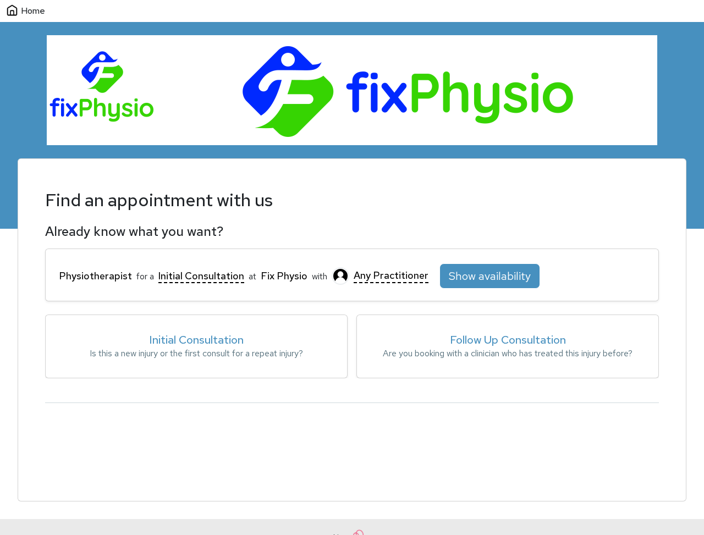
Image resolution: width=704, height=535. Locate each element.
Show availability (490, 276)
